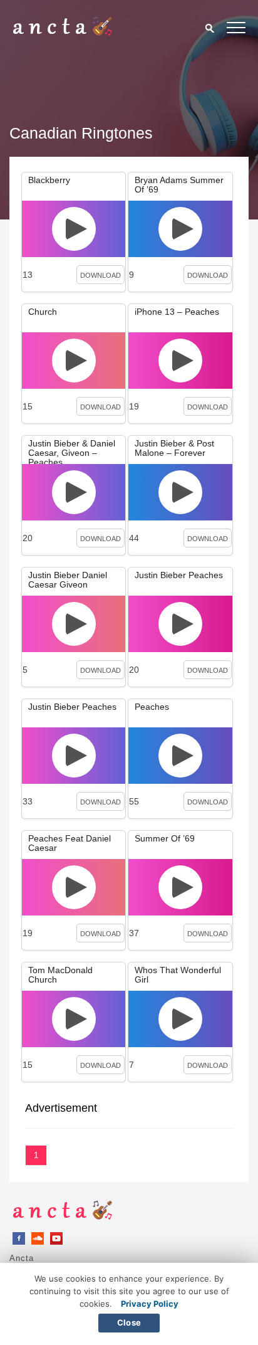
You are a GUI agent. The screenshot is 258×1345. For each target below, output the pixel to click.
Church (42, 312)
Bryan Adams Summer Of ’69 (179, 184)
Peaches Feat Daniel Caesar (69, 843)
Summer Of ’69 (165, 838)
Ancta (21, 1258)
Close (129, 1322)
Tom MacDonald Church (60, 974)
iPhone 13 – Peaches (177, 312)
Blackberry (49, 180)
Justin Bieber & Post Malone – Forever (174, 448)
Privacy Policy (149, 1304)
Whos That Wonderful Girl (178, 974)
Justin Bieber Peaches (179, 575)
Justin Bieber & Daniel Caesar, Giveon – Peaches (71, 452)
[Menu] (236, 30)
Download (100, 275)
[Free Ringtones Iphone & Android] (62, 33)
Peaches (152, 707)
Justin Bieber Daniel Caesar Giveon (67, 579)
